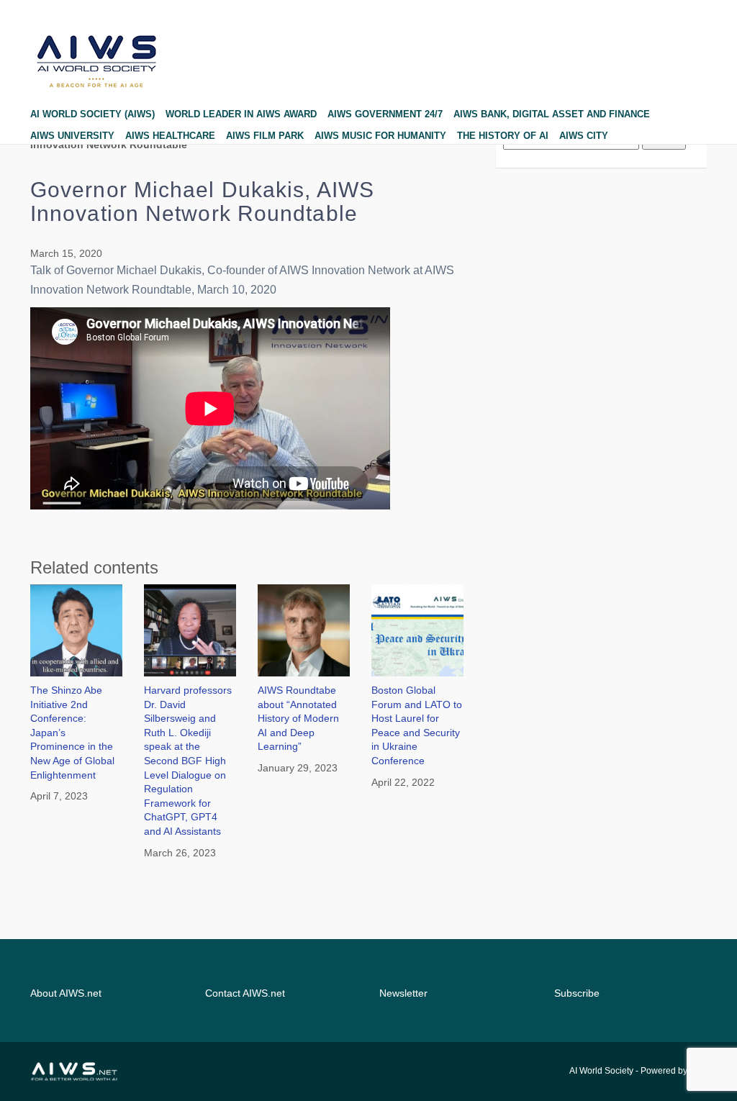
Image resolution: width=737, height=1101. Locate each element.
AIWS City (583, 135)
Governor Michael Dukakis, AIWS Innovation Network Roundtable (202, 201)
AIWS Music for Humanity (380, 135)
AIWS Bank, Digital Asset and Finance (551, 114)
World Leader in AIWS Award (241, 114)
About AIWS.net (65, 993)
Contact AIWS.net (245, 993)
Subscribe (577, 993)
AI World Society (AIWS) (92, 114)
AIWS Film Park (265, 135)
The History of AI (502, 135)
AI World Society (601, 1071)
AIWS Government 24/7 (385, 114)
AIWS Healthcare (170, 135)
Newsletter (403, 993)
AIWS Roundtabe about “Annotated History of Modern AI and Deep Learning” (298, 718)
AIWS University (72, 135)
